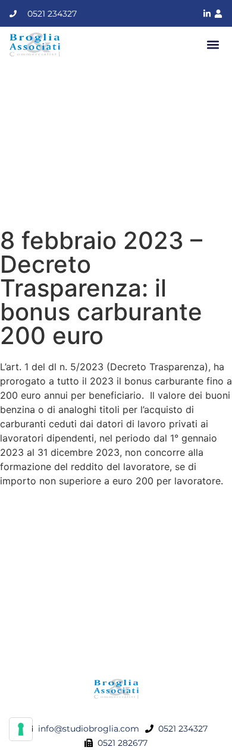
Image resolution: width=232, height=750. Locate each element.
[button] (212, 45)
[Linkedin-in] (207, 14)
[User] (218, 14)
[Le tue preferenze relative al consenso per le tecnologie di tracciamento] (21, 729)
